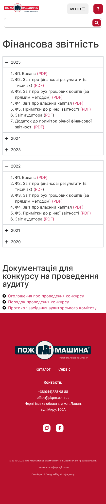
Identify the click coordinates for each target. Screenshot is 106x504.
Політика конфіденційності (53, 467)
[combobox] (48, 22)
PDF (49, 115)
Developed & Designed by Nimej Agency (53, 474)
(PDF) (42, 73)
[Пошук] (96, 22)
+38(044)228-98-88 (53, 392)
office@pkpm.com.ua (53, 398)
